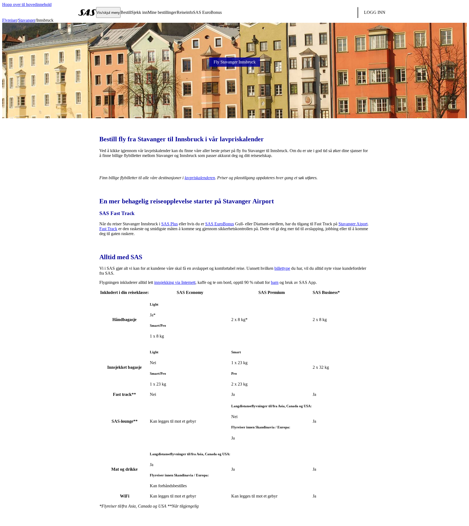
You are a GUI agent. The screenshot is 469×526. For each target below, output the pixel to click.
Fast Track (108, 228)
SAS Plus (169, 224)
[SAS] (87, 12)
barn (274, 282)
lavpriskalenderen (200, 177)
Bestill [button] (126, 12)
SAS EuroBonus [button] (207, 12)
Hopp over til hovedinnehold (27, 4)
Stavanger (26, 20)
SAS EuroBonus (219, 224)
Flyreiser (9, 20)
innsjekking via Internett (174, 282)
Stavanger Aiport (352, 224)
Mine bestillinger (162, 12)
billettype (282, 268)
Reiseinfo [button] (185, 12)
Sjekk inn (139, 12)
